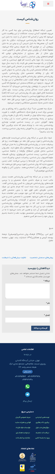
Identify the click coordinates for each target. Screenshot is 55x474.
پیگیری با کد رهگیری (42, 422)
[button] (48, 4)
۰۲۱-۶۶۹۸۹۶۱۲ (20, 376)
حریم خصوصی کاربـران (22, 417)
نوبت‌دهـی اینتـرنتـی (42, 417)
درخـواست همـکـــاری (23, 433)
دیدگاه (46, 281)
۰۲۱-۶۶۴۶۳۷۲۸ (34, 376)
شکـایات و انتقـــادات (23, 438)
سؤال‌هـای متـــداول (42, 427)
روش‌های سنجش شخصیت (41, 257)
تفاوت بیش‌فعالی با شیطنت (14, 257)
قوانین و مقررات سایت (23, 422)
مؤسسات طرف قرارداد (23, 427)
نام (48, 303)
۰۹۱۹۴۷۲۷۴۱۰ (27, 379)
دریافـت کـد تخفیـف (42, 433)
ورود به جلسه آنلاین (42, 438)
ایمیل (47, 315)
